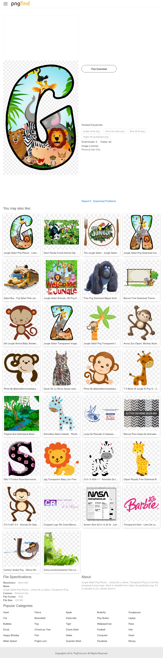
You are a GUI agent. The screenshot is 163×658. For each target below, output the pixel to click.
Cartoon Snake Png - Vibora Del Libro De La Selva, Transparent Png (38, 569)
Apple (69, 612)
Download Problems (104, 201)
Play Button (103, 618)
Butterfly (101, 612)
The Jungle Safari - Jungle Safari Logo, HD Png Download (113, 252)
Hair (130, 629)
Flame (38, 612)
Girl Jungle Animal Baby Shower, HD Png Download (30, 343)
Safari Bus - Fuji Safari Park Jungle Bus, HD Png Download (33, 298)
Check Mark (72, 629)
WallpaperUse (104, 623)
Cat (5, 618)
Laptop (131, 618)
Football (101, 629)
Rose (131, 623)
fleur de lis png (137, 131)
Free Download (99, 68)
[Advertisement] (40, 38)
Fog (37, 623)
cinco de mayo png (114, 131)
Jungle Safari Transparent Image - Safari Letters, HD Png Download (78, 343)
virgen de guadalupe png (95, 136)
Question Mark (73, 641)
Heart (6, 612)
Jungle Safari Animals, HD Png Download (64, 298)
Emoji (6, 629)
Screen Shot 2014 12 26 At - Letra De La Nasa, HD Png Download (117, 524)
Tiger (68, 623)
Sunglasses (134, 612)
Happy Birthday (11, 635)
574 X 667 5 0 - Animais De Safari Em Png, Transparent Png (34, 524)
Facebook (102, 641)
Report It (86, 201)
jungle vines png (91, 131)
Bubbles (7, 623)
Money (132, 641)
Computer (102, 635)
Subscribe (71, 618)
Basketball (40, 618)
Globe (69, 635)
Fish (37, 635)
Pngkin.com (41, 641)
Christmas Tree (43, 629)
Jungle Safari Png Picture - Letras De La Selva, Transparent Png (36, 252)
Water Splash (10, 641)
